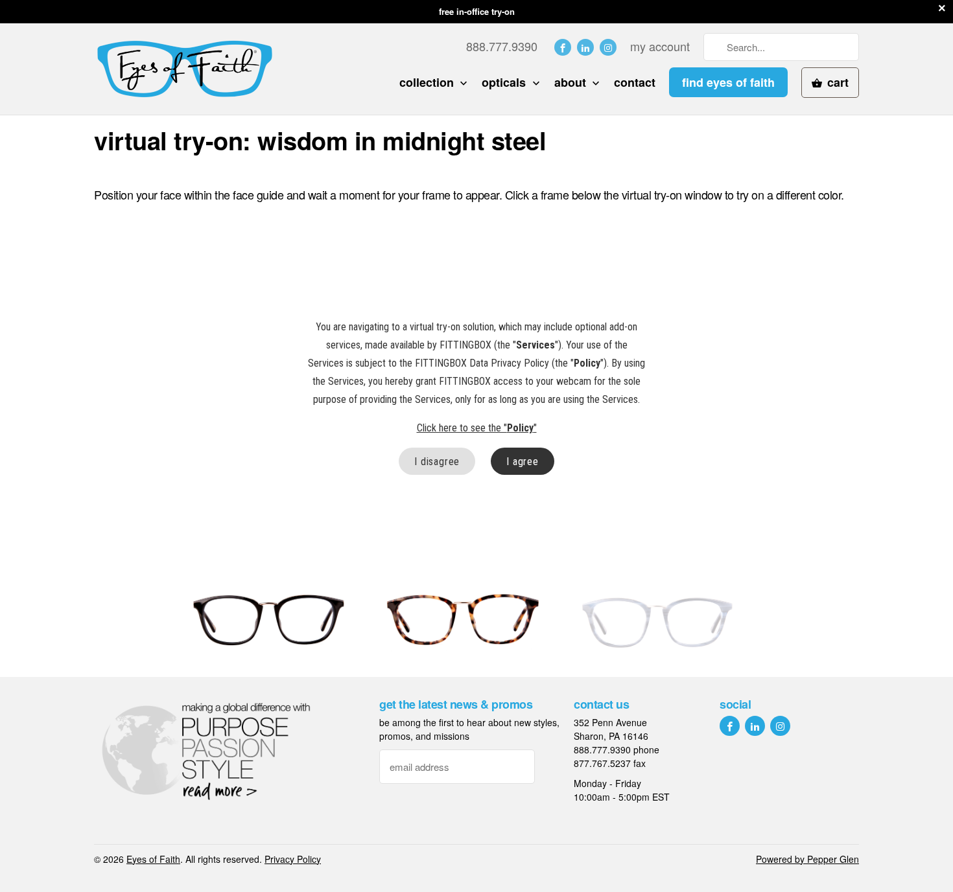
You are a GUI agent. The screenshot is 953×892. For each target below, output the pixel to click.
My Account (660, 46)
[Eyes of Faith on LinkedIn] (585, 47)
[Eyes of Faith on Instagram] (608, 47)
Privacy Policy (293, 858)
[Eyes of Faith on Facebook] (562, 47)
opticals (505, 82)
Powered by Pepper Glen (807, 858)
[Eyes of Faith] (185, 69)
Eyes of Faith (153, 858)
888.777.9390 (501, 46)
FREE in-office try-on (477, 11)
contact (634, 82)
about (571, 82)
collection (428, 82)
